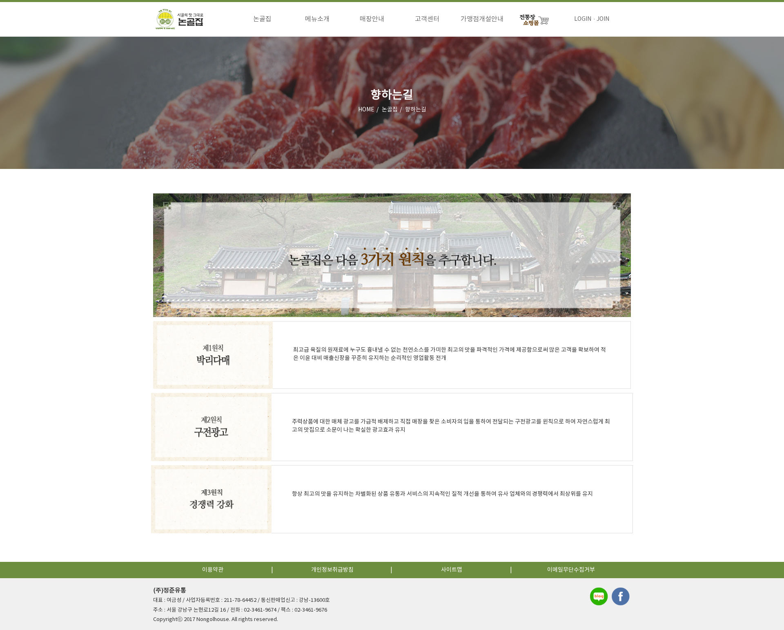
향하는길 (415, 109)
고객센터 (427, 19)
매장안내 (372, 19)
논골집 (262, 19)
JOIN (603, 19)
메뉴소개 (317, 19)
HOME (366, 109)
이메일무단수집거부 (571, 570)
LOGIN (582, 19)
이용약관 (212, 570)
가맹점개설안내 (482, 19)
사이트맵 (451, 570)
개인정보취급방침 (332, 570)
